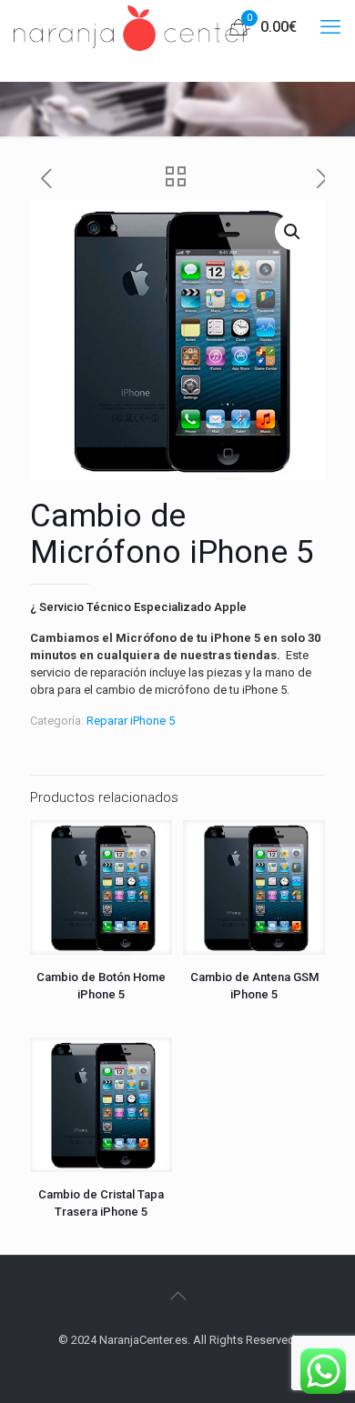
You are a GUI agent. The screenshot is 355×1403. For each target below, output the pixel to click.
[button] (293, 232)
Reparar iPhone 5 (130, 720)
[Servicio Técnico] (132, 27)
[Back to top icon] (177, 1296)
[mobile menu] (330, 27)
